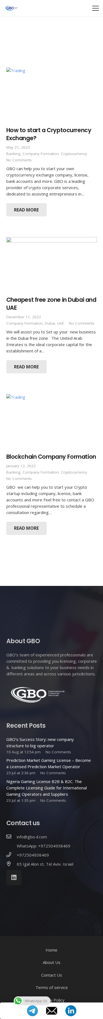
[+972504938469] (11, 855)
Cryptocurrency (74, 153)
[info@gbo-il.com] (11, 837)
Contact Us (51, 975)
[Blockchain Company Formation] (51, 421)
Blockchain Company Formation (51, 457)
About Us (51, 962)
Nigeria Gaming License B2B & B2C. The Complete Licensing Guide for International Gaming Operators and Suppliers (46, 788)
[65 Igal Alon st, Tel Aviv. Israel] (11, 864)
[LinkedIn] (13, 877)
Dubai (50, 323)
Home (51, 950)
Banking (13, 153)
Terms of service (51, 987)
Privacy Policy (52, 1000)
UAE (60, 323)
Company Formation (41, 153)
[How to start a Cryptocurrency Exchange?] (51, 94)
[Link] (12, 8)
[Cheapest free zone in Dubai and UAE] (51, 264)
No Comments (19, 159)
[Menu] (95, 8)
